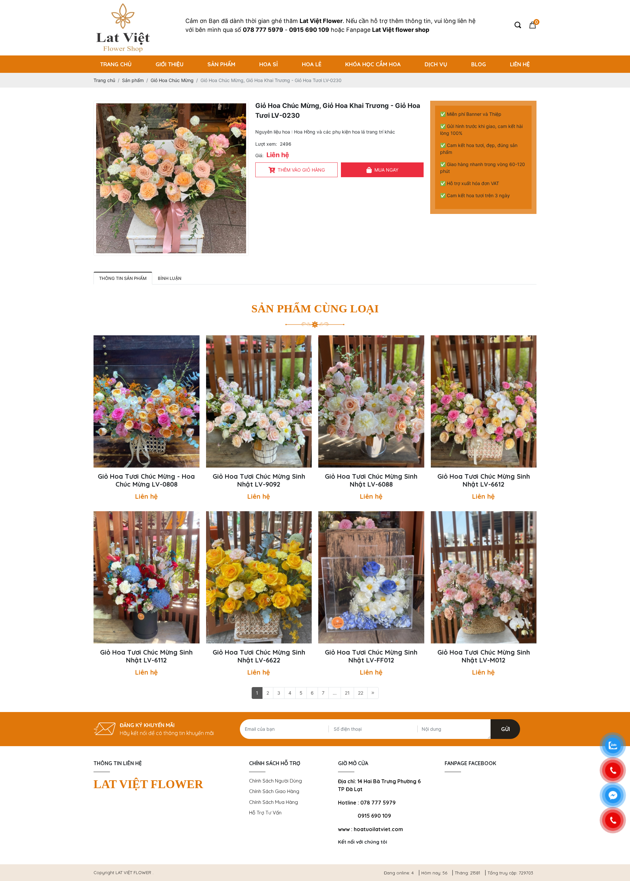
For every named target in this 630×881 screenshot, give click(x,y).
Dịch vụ (436, 64)
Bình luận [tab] (169, 278)
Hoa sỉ (268, 64)
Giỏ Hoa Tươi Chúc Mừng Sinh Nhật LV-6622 (259, 656)
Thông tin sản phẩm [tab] (123, 278)
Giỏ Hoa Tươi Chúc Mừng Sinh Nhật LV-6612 (483, 480)
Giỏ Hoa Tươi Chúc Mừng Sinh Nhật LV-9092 (259, 480)
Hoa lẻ (312, 64)
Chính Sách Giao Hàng (274, 791)
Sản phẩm (221, 64)
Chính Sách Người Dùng (275, 781)
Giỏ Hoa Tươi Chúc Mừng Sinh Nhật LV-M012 (483, 656)
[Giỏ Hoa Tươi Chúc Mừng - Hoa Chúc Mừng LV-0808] (147, 401)
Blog (478, 64)
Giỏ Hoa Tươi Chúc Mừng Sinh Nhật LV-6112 (146, 656)
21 (347, 693)
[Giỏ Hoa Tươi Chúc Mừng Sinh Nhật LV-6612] (484, 401)
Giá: (259, 155)
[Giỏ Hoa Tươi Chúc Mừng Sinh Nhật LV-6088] (371, 401)
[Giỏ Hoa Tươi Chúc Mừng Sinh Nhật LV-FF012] (371, 577)
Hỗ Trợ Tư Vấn (265, 812)
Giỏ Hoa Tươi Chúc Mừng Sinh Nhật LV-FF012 (371, 656)
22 (360, 693)
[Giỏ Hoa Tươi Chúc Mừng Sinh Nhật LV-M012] (484, 577)
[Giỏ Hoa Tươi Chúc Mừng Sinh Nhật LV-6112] (147, 577)
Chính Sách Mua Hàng (273, 802)
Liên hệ (520, 64)
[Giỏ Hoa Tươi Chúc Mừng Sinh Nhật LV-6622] (259, 577)
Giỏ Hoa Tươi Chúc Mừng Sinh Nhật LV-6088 (371, 480)
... (335, 693)
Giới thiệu (169, 64)
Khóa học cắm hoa (373, 64)
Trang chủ (116, 64)
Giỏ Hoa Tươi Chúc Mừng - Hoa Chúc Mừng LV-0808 (146, 480)
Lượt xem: (266, 144)
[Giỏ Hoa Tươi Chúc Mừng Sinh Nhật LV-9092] (259, 401)
